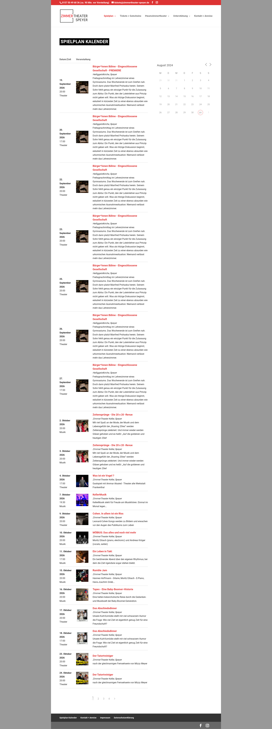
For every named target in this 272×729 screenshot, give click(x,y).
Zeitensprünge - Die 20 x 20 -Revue (113, 414)
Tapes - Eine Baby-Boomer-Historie (113, 589)
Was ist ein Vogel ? (103, 475)
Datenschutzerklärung (124, 718)
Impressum (105, 718)
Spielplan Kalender (68, 718)
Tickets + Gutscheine (130, 16)
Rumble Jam (100, 570)
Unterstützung (180, 16)
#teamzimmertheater (156, 16)
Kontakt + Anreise (203, 16)
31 (200, 112)
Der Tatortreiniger (103, 655)
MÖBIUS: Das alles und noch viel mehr (114, 532)
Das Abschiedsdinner (105, 608)
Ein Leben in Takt (102, 551)
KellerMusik (100, 494)
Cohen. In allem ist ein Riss (108, 513)
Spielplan (108, 16)
